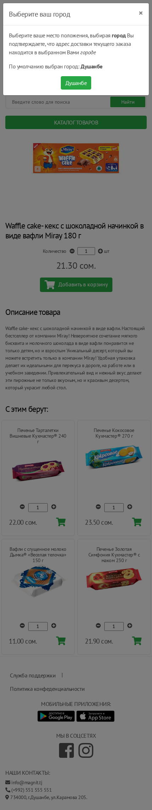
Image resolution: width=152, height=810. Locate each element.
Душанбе (76, 82)
